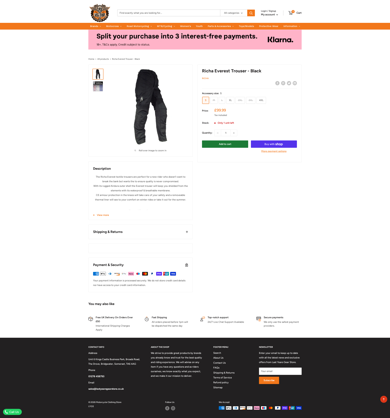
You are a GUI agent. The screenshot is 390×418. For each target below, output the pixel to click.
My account (268, 14)
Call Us (14, 412)
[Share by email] (295, 83)
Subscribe (269, 380)
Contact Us (219, 362)
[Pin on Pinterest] (283, 83)
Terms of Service (222, 377)
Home (91, 59)
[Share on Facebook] (277, 83)
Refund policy (221, 382)
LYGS (91, 406)
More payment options (273, 151)
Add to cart (225, 144)
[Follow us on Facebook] (167, 408)
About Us (218, 357)
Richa (205, 78)
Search (217, 352)
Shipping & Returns (223, 372)
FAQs (216, 367)
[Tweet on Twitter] (289, 83)
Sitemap (218, 387)
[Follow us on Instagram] (173, 408)
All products (103, 59)
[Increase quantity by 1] (234, 133)
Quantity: (207, 132)
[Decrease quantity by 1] (217, 133)
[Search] (251, 13)
